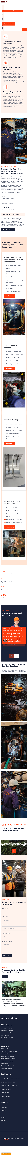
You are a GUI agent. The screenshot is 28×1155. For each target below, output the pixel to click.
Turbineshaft (4, 1062)
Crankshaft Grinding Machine (9, 1052)
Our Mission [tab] (7, 213)
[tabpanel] (13, 220)
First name (5, 907)
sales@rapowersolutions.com (9, 1084)
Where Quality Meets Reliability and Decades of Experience (13, 258)
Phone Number (6, 1088)
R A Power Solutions (6, 1047)
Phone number (6, 932)
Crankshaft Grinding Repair (9, 1050)
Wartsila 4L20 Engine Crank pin (10, 998)
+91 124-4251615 (5, 1094)
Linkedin (3, 1109)
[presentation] (23, 28)
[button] (26, 2)
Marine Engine (5, 1138)
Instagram (3, 1112)
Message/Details (7, 940)
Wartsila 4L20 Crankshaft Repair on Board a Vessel (12, 1002)
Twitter (3, 1115)
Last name (5, 915)
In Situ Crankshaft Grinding (11, 345)
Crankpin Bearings (11, 418)
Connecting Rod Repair (7, 1064)
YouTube (3, 1119)
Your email (5, 923)
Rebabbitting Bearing (7, 1059)
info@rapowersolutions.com (8, 1080)
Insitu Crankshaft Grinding (8, 1057)
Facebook (4, 1105)
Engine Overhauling (6, 1067)
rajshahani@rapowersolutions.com (10, 1077)
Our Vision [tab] (16, 213)
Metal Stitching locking (7, 1054)
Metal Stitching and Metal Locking (12, 501)
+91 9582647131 (5, 1091)
